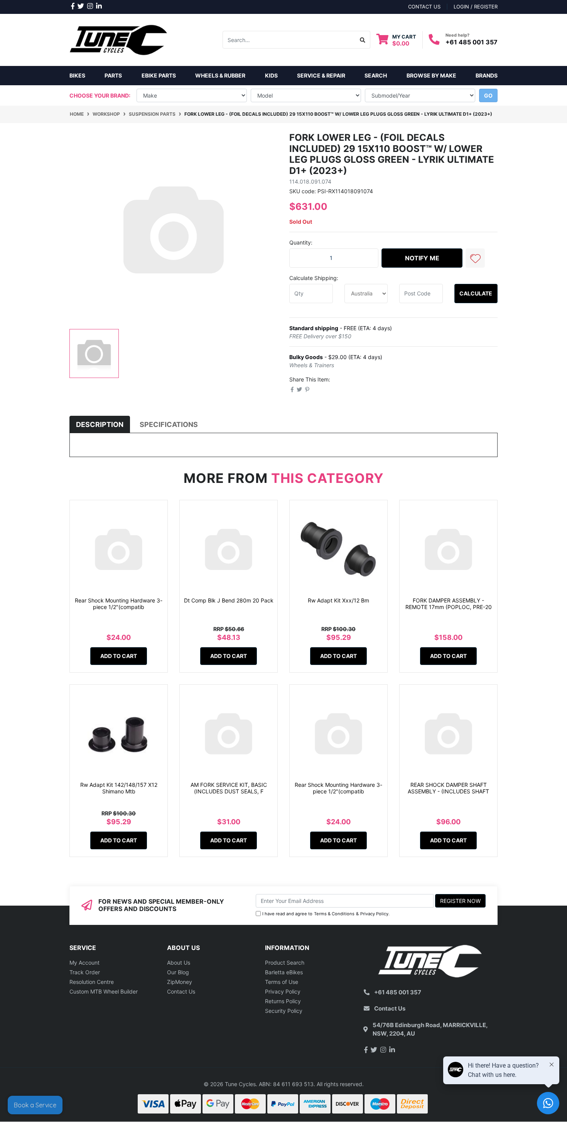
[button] (475, 258)
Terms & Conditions (334, 913)
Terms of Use (281, 982)
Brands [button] (487, 75)
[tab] (99, 424)
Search (375, 75)
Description (99, 424)
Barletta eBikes (284, 972)
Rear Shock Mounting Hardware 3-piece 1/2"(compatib (118, 603)
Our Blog (178, 972)
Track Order (84, 972)
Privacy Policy (374, 913)
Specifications (169, 424)
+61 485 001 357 (472, 42)
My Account (84, 962)
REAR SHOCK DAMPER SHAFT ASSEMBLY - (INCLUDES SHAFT (448, 788)
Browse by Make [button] (431, 75)
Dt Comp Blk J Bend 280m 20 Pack (228, 600)
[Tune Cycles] (118, 39)
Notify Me (422, 258)
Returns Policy (283, 1001)
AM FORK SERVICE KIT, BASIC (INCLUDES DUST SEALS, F (229, 788)
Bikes (77, 75)
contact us (424, 6)
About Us (178, 962)
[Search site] (362, 40)
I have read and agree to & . (326, 913)
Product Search (284, 962)
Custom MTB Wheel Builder (103, 991)
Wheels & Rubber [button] (220, 75)
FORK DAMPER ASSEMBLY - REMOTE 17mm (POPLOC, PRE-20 (448, 603)
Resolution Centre (91, 982)
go (488, 95)
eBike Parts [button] (159, 75)
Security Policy (283, 1010)
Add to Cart (118, 656)
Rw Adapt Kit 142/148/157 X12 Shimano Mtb (118, 788)
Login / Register (476, 6)
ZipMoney (179, 982)
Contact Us (181, 991)
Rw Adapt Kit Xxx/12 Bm (338, 600)
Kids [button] (271, 75)
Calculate (475, 293)
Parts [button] (113, 75)
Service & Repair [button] (321, 75)
